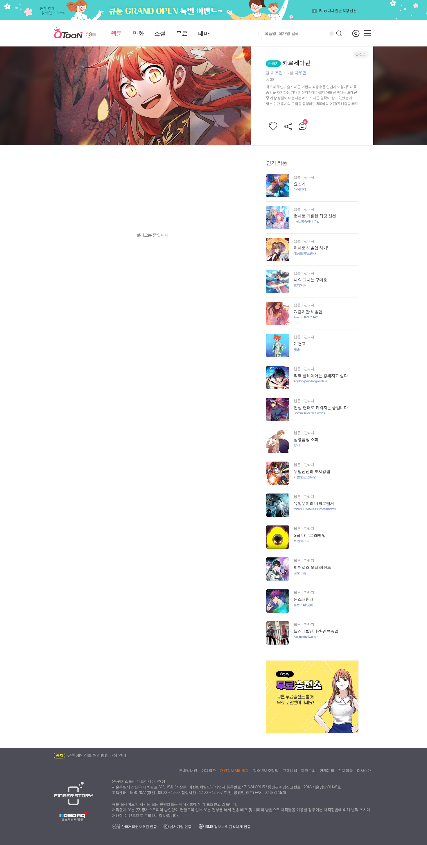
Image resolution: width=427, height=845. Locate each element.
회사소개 (364, 770)
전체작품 (345, 770)
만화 (138, 33)
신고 (362, 54)
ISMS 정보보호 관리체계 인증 (227, 827)
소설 (160, 33)
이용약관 (208, 770)
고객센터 (289, 770)
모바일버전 (188, 770)
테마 (203, 33)
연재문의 (327, 770)
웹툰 (116, 33)
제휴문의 (308, 770)
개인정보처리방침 (234, 770)
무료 (181, 33)
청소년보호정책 (266, 770)
